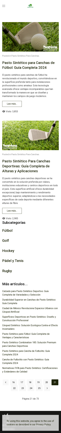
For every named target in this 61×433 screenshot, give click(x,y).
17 (22, 382)
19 (38, 382)
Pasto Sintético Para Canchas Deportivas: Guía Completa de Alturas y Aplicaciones (26, 166)
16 (13, 382)
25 (39, 388)
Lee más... (12, 103)
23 (22, 388)
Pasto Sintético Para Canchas (25, 56)
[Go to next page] (47, 388)
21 (55, 382)
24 (31, 388)
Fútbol (7, 231)
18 (30, 382)
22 (14, 388)
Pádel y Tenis (13, 261)
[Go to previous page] (6, 382)
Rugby (7, 271)
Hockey (8, 251)
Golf (5, 241)
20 (46, 382)
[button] (3, 6)
